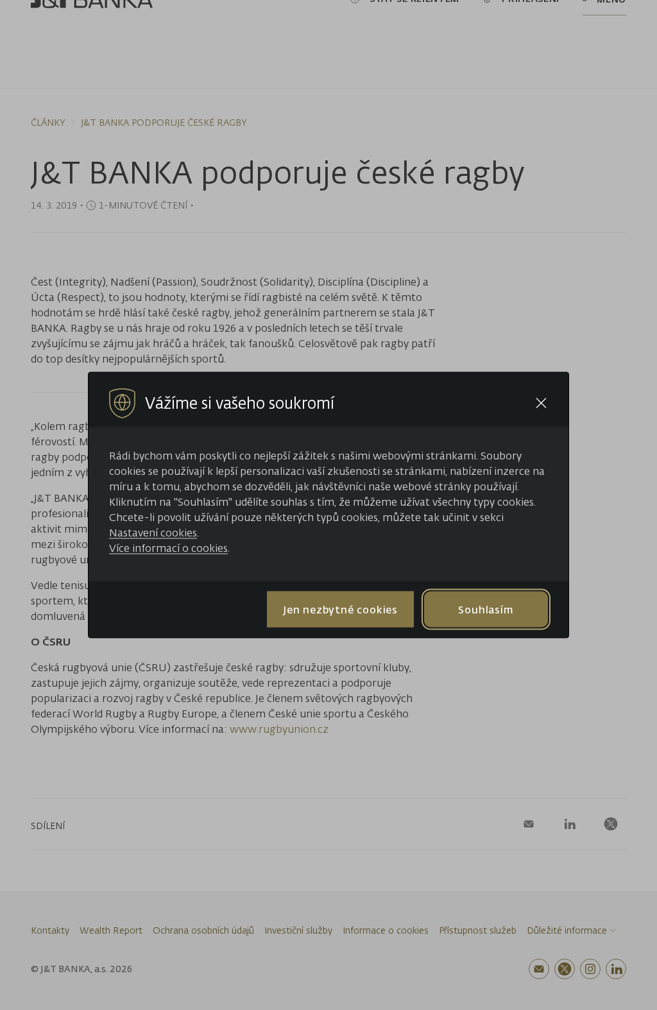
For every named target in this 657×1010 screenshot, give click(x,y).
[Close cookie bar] (541, 403)
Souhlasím (485, 609)
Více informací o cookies (168, 548)
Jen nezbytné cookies (340, 609)
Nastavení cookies (153, 533)
